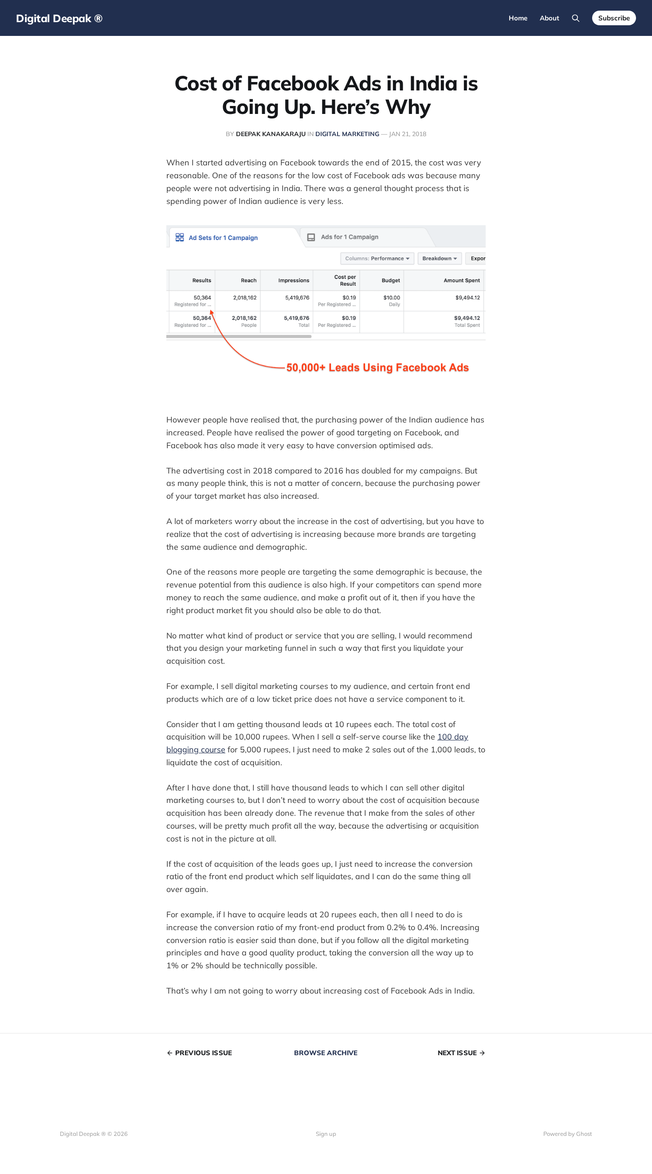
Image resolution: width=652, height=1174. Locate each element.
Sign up (326, 1133)
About (549, 18)
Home (518, 18)
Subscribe (614, 18)
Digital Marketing (347, 134)
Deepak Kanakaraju (271, 134)
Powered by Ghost (567, 1133)
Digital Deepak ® (59, 18)
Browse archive (325, 1053)
